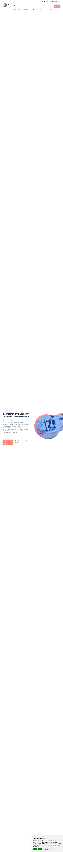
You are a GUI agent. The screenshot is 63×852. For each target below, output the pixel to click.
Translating (33, 9)
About (19, 9)
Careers (50, 9)
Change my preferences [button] (48, 849)
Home (14, 9)
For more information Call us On (21, 442)
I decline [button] (40, 849)
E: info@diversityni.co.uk (54, 1)
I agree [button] (35, 849)
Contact (57, 6)
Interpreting (25, 9)
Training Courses (41, 9)
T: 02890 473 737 (44, 1)
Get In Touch (6, 442)
